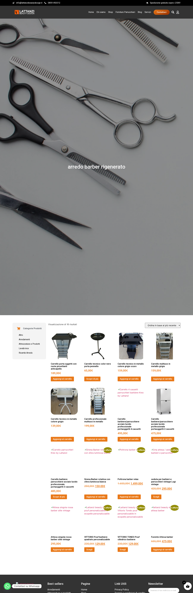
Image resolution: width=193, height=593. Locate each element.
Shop (110, 12)
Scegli (156, 497)
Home (91, 12)
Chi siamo (101, 12)
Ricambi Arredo (26, 353)
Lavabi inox (24, 348)
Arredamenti (24, 339)
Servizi (148, 12)
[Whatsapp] (7, 586)
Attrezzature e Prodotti (29, 344)
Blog (140, 12)
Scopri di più (92, 379)
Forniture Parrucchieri (125, 12)
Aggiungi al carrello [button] (62, 379)
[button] (173, 12)
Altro (21, 335)
